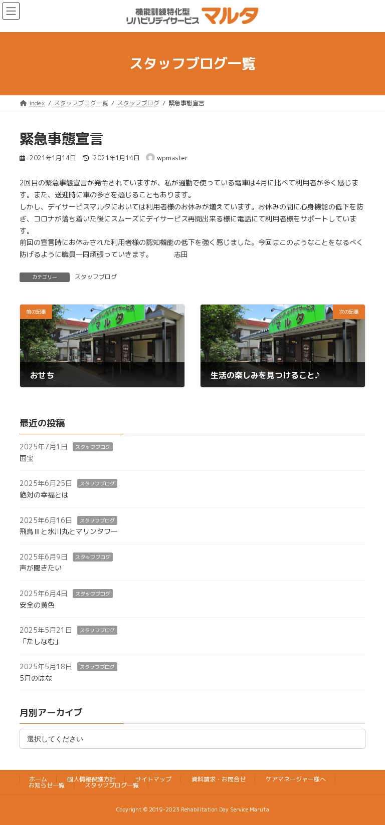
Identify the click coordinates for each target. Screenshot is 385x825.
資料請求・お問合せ (218, 779)
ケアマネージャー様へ (296, 779)
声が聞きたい (41, 568)
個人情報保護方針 (91, 779)
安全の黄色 (37, 604)
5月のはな (36, 678)
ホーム (38, 779)
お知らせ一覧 (47, 785)
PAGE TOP (366, 790)
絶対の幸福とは (44, 494)
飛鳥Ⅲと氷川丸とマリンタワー (69, 531)
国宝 (27, 458)
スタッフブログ (96, 276)
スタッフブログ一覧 (112, 785)
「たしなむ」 (41, 641)
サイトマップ (153, 779)
